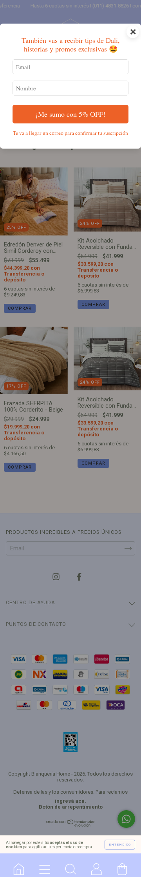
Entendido (120, 844)
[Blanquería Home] (19, 865)
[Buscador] (70, 865)
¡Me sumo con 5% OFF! (70, 114)
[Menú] (45, 865)
